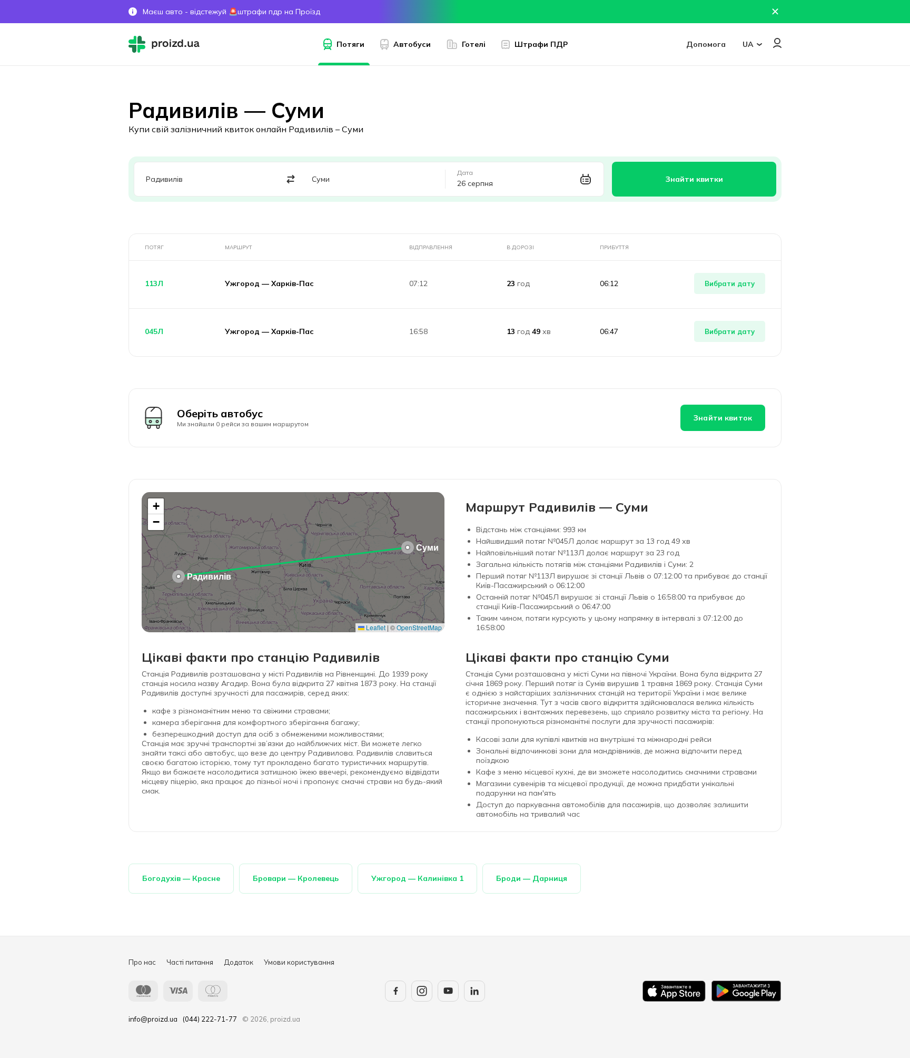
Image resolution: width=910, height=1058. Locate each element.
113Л (154, 283)
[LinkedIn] (474, 991)
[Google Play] (746, 991)
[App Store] (674, 991)
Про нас (142, 962)
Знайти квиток (723, 418)
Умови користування (299, 962)
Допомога (706, 44)
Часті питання (189, 962)
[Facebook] (395, 991)
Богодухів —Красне (181, 878)
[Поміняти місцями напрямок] (291, 179)
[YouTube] (448, 991)
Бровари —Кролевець (296, 878)
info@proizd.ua (152, 1019)
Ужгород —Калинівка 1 (417, 878)
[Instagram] (421, 991)
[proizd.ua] (166, 44)
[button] (178, 576)
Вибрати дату (730, 283)
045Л (154, 331)
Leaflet (374, 627)
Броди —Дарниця (531, 878)
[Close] (775, 11)
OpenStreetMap (419, 627)
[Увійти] (777, 43)
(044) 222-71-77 (210, 1019)
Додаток (238, 962)
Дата (465, 173)
